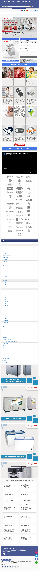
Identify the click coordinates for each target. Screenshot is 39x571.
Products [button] (13, 1)
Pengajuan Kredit (6, 3)
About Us (8, 1)
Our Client (18, 1)
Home (4, 1)
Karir (11, 3)
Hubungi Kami (27, 1)
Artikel (23, 1)
